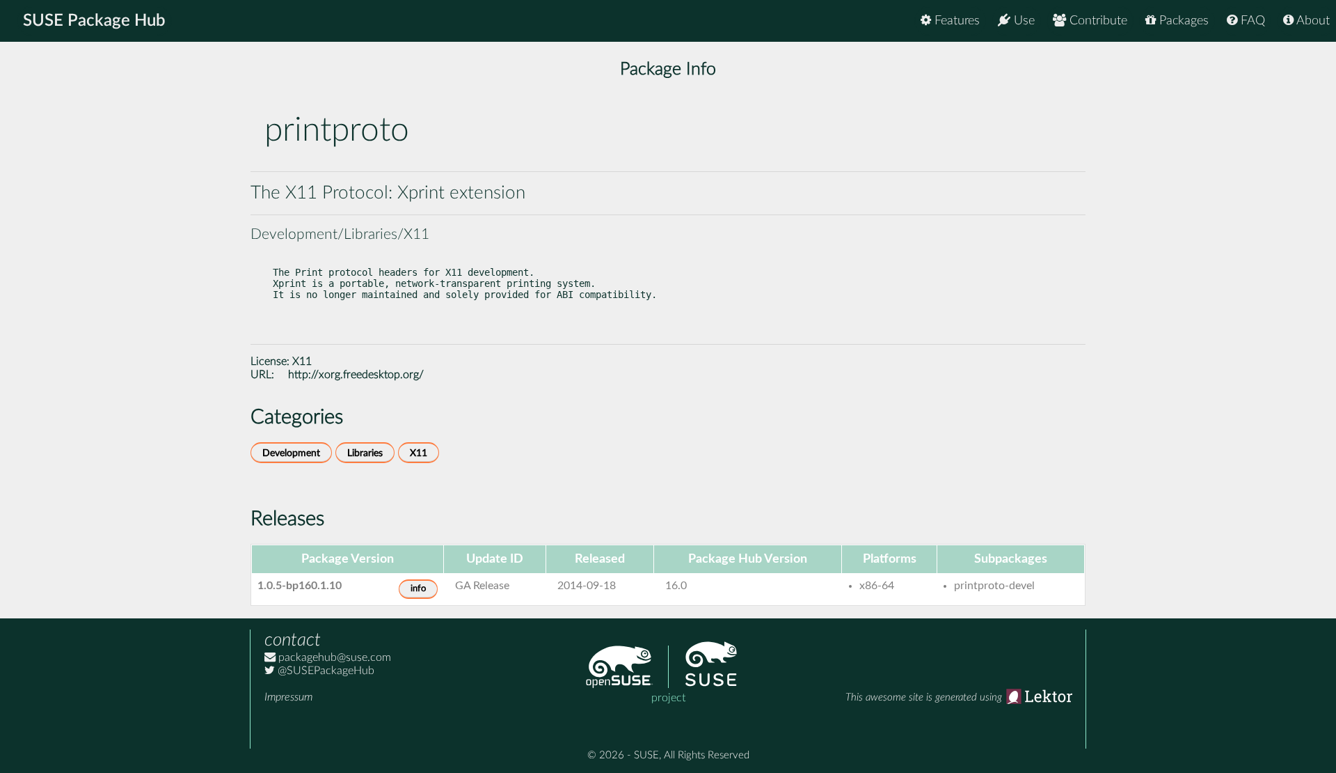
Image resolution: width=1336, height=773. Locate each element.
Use (1022, 21)
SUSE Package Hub (94, 21)
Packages (1182, 21)
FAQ (1251, 21)
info (418, 588)
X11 (302, 361)
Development (291, 453)
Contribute (1096, 21)
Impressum (288, 697)
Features (955, 21)
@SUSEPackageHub (324, 670)
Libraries (365, 453)
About (1312, 21)
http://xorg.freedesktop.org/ (356, 374)
